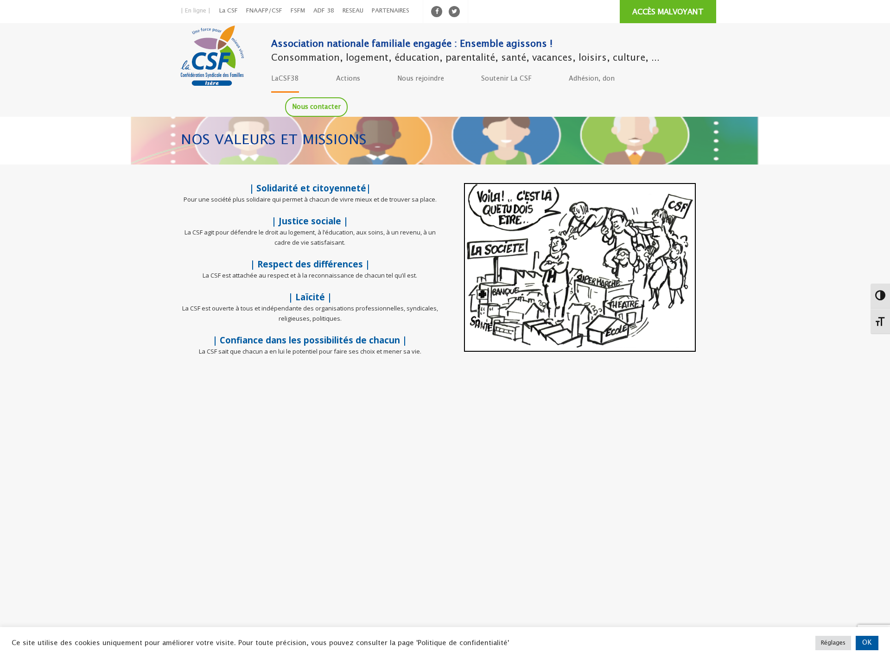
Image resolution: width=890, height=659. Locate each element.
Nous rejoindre (420, 79)
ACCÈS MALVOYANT (668, 12)
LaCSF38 (285, 79)
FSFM (298, 11)
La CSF (228, 11)
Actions (348, 79)
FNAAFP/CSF (264, 11)
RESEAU (353, 11)
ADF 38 (323, 11)
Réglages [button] (833, 643)
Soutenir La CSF (506, 79)
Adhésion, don (592, 79)
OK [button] (867, 643)
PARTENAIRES (390, 11)
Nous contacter (316, 107)
